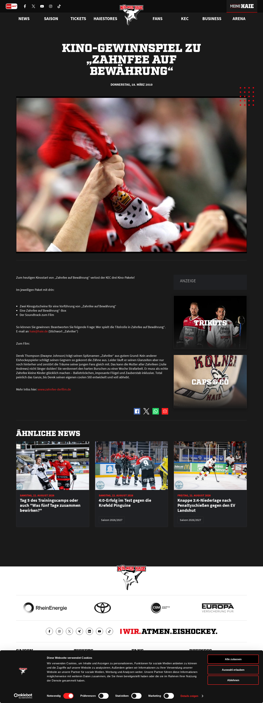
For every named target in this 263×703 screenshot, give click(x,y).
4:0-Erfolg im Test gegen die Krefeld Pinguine (125, 503)
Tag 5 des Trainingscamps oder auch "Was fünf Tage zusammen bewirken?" (50, 505)
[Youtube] (99, 631)
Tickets (78, 18)
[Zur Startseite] (131, 15)
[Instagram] (59, 631)
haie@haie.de (39, 331)
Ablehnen (233, 680)
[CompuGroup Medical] (160, 607)
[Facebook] (49, 631)
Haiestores (105, 18)
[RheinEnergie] (45, 607)
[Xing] (79, 631)
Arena (239, 18)
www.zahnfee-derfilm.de (54, 389)
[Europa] (218, 607)
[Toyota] (103, 607)
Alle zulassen (233, 659)
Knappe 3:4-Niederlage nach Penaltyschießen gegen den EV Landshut (206, 505)
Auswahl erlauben (233, 669)
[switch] (103, 696)
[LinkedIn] (89, 631)
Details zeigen (189, 695)
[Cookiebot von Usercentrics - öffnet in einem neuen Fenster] (23, 696)
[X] (69, 631)
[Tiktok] (109, 631)
